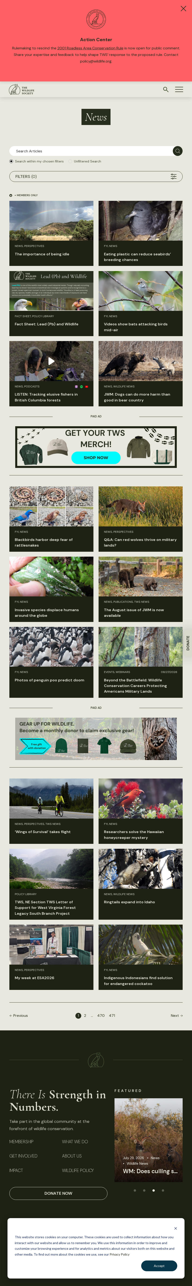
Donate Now (58, 1193)
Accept (159, 1266)
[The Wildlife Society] (21, 89)
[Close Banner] (183, 8)
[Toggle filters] (174, 176)
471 (112, 1015)
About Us (72, 1156)
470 (101, 1015)
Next (175, 1015)
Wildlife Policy (78, 1170)
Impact (16, 1170)
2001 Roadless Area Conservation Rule (90, 48)
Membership (21, 1142)
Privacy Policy (119, 1254)
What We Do (75, 1142)
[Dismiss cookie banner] (175, 1228)
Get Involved (23, 1156)
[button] (179, 89)
